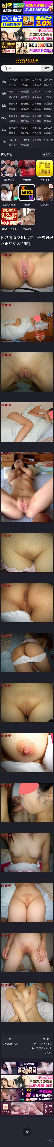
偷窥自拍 (13, 115)
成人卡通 (36, 103)
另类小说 (25, 132)
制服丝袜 (13, 108)
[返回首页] (50, 1141)
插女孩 (13, 139)
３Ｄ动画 (48, 91)
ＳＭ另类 (48, 96)
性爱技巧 (48, 132)
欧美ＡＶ (36, 91)
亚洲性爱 (13, 103)
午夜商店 (25, 139)
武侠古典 (48, 127)
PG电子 (13, 79)
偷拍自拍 (25, 103)
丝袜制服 (25, 96)
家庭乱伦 (25, 127)
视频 (3, 93)
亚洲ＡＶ (13, 91)
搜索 (47, 68)
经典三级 (25, 108)
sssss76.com (27, 61)
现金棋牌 (36, 84)
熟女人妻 (13, 96)
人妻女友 (36, 127)
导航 (3, 141)
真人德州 (25, 79)
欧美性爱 (48, 103)
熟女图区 (36, 120)
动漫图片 (48, 115)
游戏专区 (48, 79)
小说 (3, 129)
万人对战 (36, 79)
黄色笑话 (36, 132)
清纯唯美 (25, 120)
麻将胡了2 (13, 84)
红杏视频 (13, 144)
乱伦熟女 (36, 108)
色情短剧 (25, 144)
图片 (3, 117)
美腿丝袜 (13, 120)
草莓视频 (36, 139)
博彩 (3, 81)
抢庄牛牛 (48, 84)
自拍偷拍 (25, 91)
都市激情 (13, 127)
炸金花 (25, 84)
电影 (3, 105)
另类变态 (48, 108)
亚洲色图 (25, 115)
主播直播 (36, 96)
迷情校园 (13, 132)
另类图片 (48, 120)
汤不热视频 (48, 139)
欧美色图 (36, 115)
